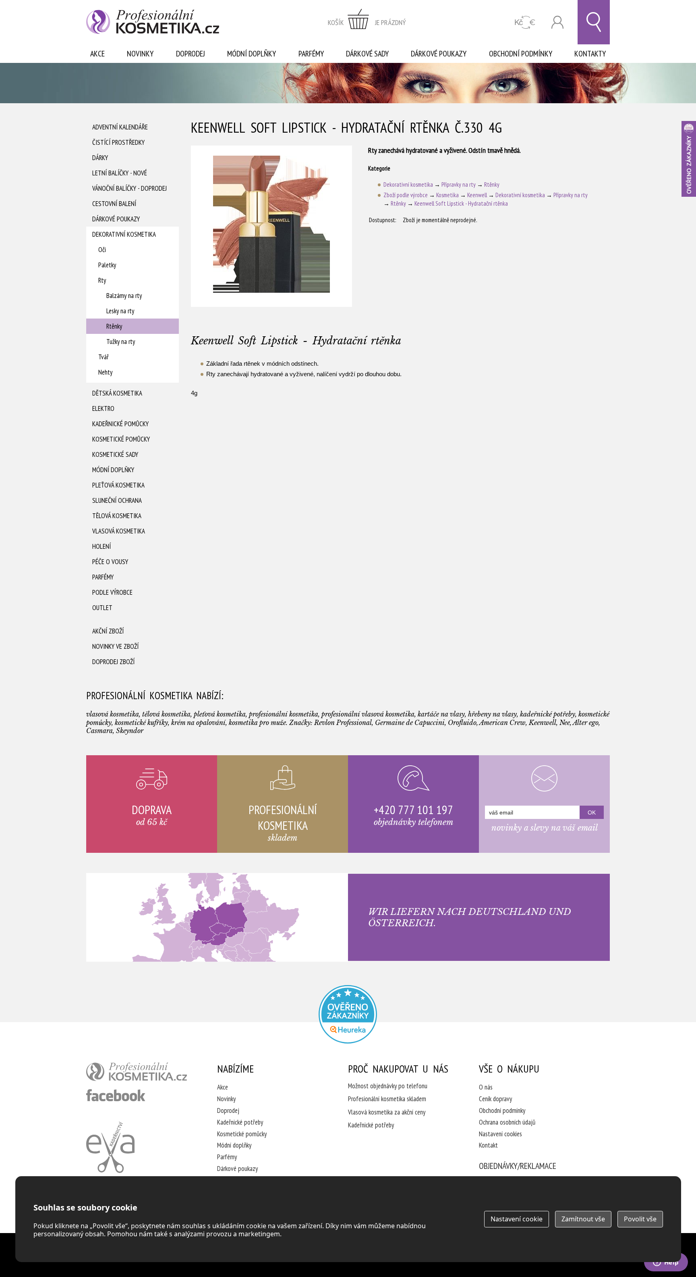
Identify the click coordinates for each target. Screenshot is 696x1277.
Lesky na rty (120, 310)
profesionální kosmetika (136, 1071)
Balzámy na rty (124, 295)
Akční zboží (108, 631)
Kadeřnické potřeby (240, 1122)
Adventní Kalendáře (120, 127)
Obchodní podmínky (520, 53)
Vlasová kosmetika (118, 531)
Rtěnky (114, 326)
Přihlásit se (557, 22)
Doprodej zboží (113, 661)
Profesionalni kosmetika (348, 1014)
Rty (102, 280)
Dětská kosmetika (117, 393)
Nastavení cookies (500, 1133)
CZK (525, 22)
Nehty (105, 372)
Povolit (640, 1219)
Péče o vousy (110, 561)
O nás (486, 1087)
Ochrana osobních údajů (507, 1122)
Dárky (100, 157)
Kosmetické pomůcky (121, 439)
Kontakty (590, 53)
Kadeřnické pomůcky (120, 423)
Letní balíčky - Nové (119, 173)
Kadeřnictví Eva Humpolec (110, 1147)
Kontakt (488, 1145)
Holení (101, 546)
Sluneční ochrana (117, 500)
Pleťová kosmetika (118, 485)
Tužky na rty (120, 341)
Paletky (107, 264)
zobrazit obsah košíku (367, 22)
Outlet (102, 607)
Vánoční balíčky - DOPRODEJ (129, 188)
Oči (102, 249)
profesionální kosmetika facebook (115, 1095)
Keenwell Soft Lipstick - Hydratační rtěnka (461, 203)
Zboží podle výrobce (405, 195)
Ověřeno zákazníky (689, 159)
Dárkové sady (367, 53)
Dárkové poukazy (438, 53)
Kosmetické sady (115, 454)
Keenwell (477, 195)
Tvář (103, 356)
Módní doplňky (251, 53)
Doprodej (190, 53)
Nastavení (517, 1219)
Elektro (103, 408)
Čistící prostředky (118, 142)
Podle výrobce (112, 592)
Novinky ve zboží (115, 646)
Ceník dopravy (495, 1098)
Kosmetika (447, 195)
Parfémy (311, 53)
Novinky (140, 53)
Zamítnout (583, 1219)
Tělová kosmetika (116, 515)
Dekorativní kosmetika (124, 234)
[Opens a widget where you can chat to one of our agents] (666, 1263)
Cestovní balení (114, 203)
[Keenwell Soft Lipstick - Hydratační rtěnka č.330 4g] (271, 226)
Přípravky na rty (458, 184)
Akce (97, 53)
